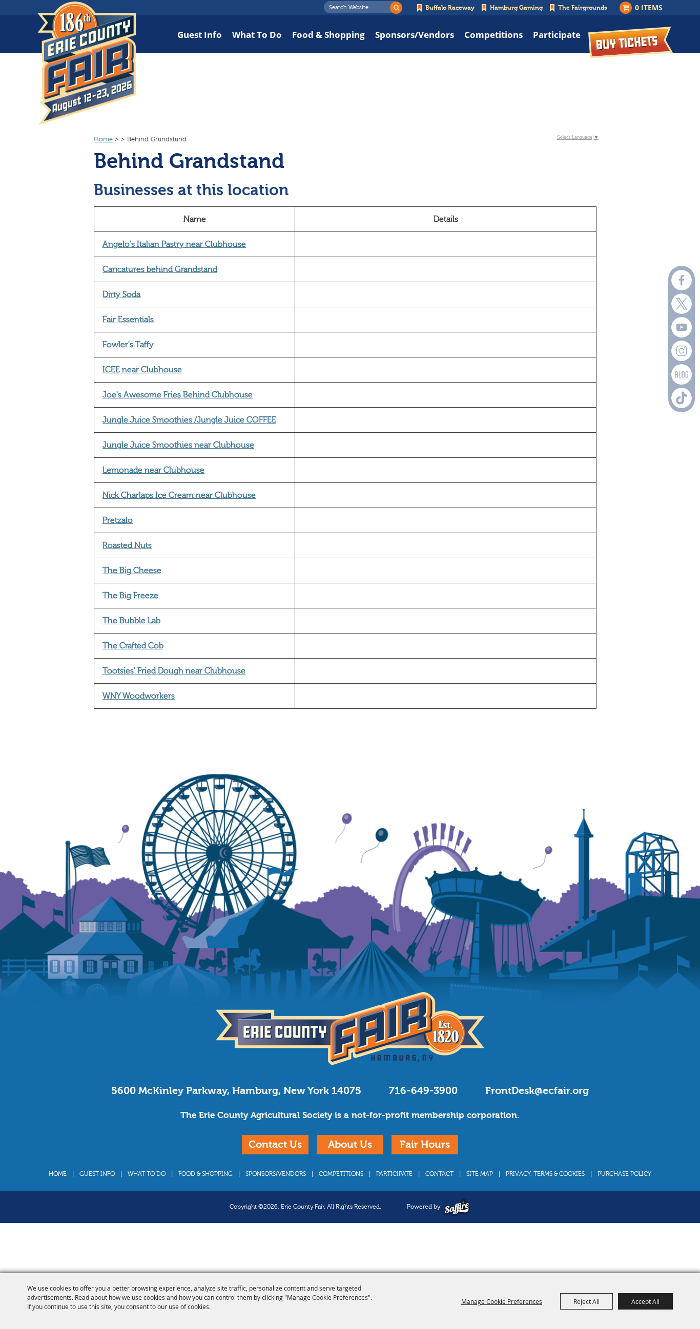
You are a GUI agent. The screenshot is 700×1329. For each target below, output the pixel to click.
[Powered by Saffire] (456, 1206)
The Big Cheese (131, 570)
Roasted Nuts (127, 545)
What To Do (257, 34)
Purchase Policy (624, 1173)
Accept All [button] (645, 1301)
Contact (439, 1173)
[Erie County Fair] (86, 63)
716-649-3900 (423, 1090)
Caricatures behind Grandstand (159, 269)
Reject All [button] (586, 1301)
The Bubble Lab (131, 620)
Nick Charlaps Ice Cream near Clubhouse (179, 495)
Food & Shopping (328, 34)
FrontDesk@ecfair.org (537, 1090)
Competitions (493, 34)
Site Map (479, 1173)
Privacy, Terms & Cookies (545, 1173)
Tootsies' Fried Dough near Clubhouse (173, 671)
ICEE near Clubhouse (142, 369)
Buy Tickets (630, 42)
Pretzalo (117, 520)
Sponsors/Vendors (414, 34)
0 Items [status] (649, 7)
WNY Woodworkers (138, 696)
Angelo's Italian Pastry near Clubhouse (174, 244)
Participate (557, 34)
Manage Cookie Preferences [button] (501, 1301)
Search (396, 8)
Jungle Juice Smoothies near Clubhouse (178, 445)
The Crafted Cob (132, 645)
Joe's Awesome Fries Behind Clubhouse (177, 394)
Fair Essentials (128, 319)
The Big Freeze (130, 595)
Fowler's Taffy (128, 344)
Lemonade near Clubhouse (153, 470)
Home (103, 139)
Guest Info (199, 34)
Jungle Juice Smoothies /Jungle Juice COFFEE (189, 420)
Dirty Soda (121, 294)
